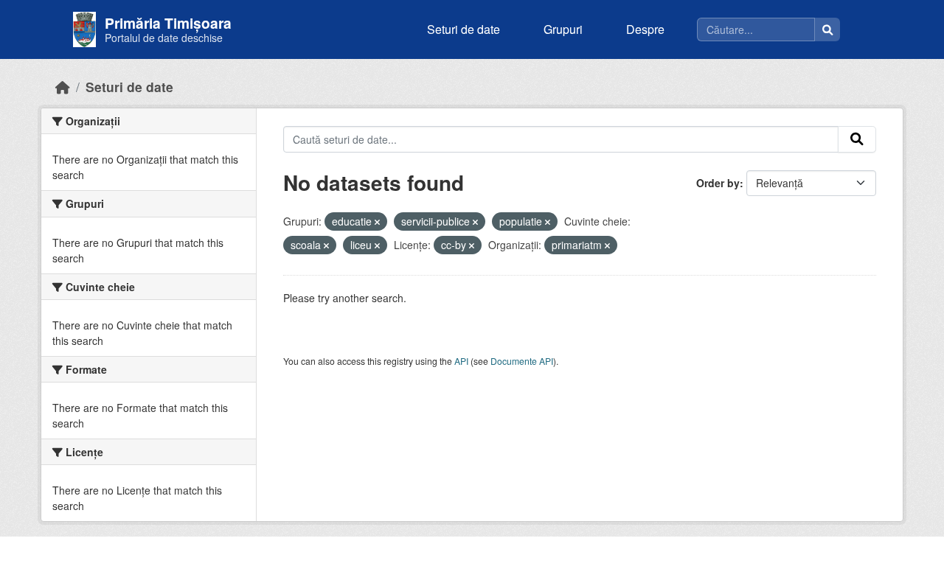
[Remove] (377, 222)
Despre (645, 29)
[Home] (62, 86)
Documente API (521, 361)
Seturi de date (463, 29)
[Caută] (827, 29)
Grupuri (563, 29)
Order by (718, 182)
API (461, 361)
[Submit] (857, 139)
